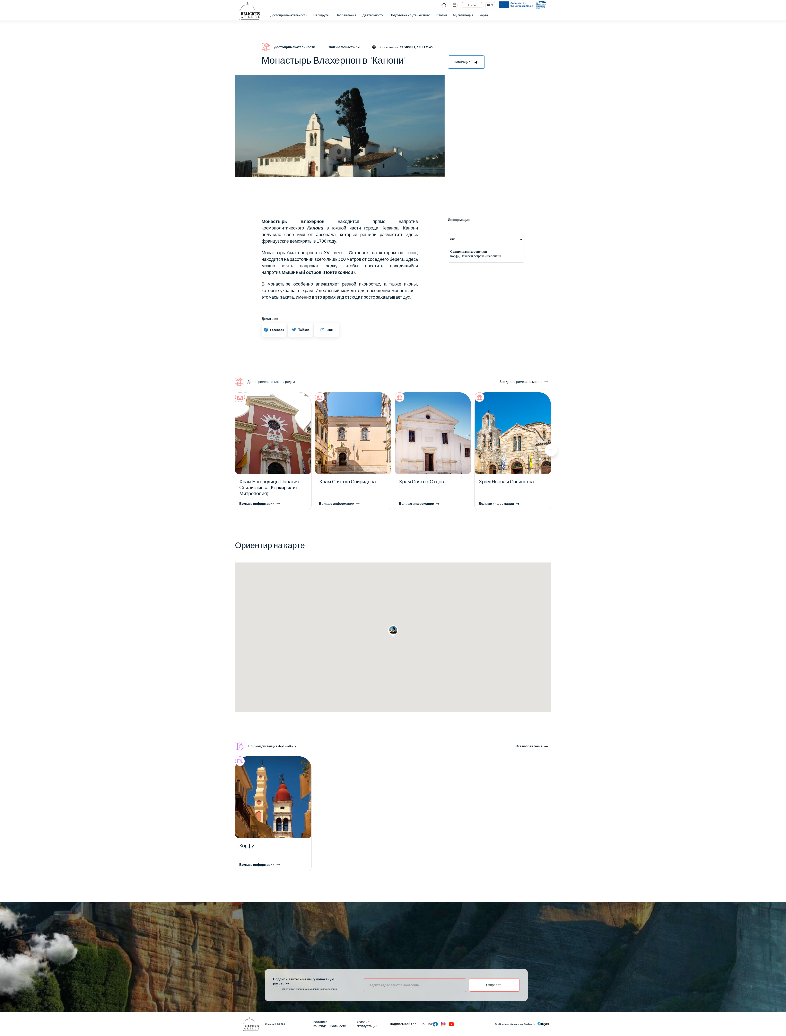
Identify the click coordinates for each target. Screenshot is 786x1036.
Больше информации (256, 504)
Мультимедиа (463, 15)
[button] (340, 144)
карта (484, 15)
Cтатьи (441, 15)
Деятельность (373, 15)
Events (454, 5)
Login (472, 5)
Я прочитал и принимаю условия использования (310, 989)
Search (444, 5)
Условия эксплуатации (367, 1024)
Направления (345, 15)
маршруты (321, 15)
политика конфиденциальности (329, 1024)
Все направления (529, 746)
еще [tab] (452, 239)
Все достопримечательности (520, 382)
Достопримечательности (288, 15)
